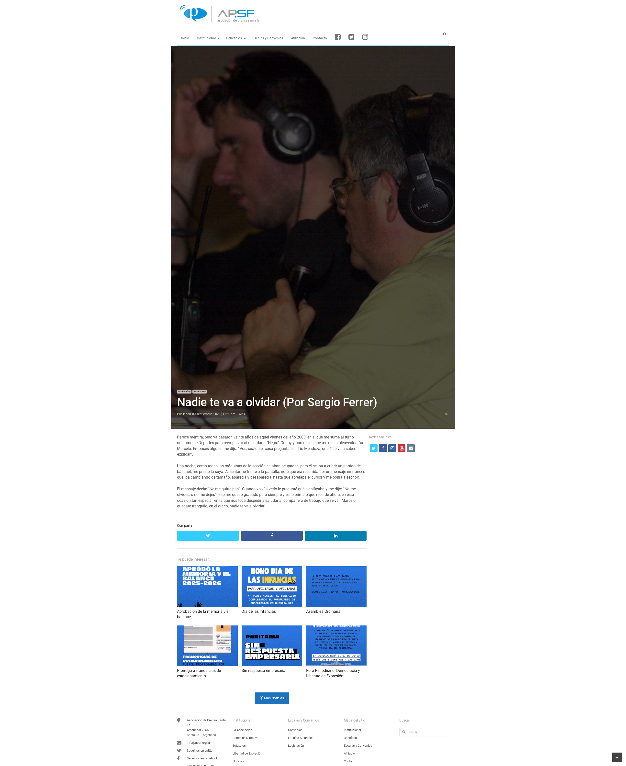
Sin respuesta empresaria (263, 670)
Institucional (206, 38)
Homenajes (199, 391)
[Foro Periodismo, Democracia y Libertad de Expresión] (336, 628)
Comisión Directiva (245, 738)
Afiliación (298, 38)
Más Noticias (273, 698)
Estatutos (239, 745)
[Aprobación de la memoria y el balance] (207, 569)
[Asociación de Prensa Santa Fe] (313, 14)
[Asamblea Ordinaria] (336, 569)
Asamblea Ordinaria (323, 611)
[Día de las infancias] (272, 569)
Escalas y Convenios (267, 38)
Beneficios (234, 38)
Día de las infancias (259, 611)
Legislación (296, 745)
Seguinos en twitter (200, 750)
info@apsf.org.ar (198, 742)
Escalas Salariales (300, 738)
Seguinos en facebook (202, 758)
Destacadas (184, 391)
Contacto (320, 38)
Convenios (295, 730)
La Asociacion (242, 730)
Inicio (185, 38)
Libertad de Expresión (247, 753)
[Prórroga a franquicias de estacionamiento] (207, 628)
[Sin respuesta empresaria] (272, 628)
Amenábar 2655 (198, 730)
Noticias (238, 761)
